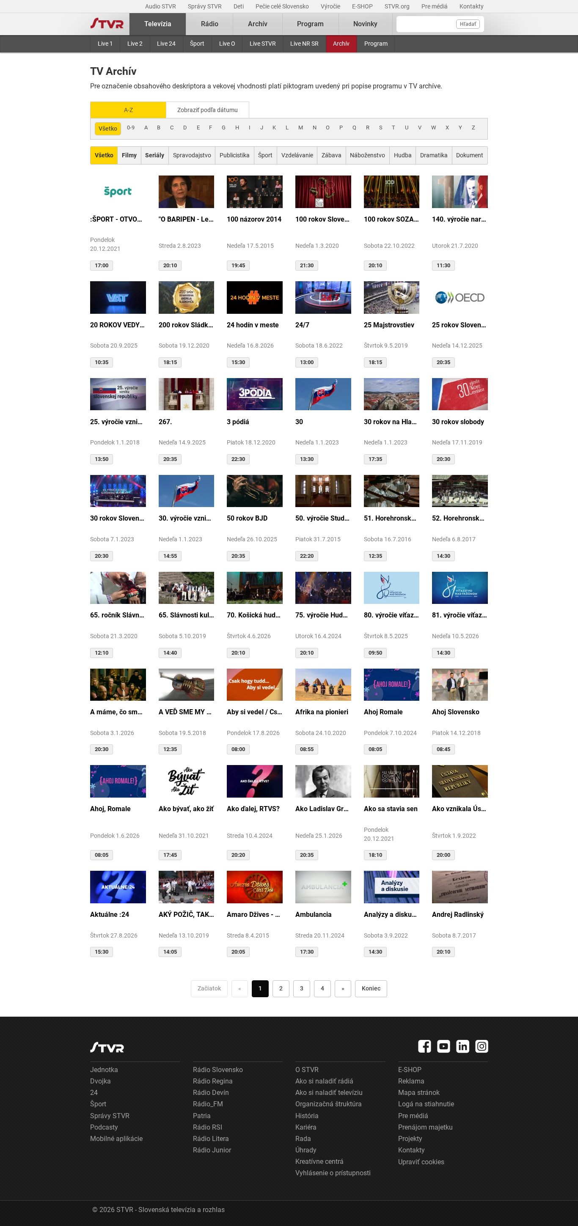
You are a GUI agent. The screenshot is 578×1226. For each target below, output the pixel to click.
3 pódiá (238, 422)
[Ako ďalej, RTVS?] (255, 780)
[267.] (187, 393)
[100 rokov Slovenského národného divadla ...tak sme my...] (323, 191)
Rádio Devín (211, 1093)
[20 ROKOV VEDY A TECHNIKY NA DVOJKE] (118, 297)
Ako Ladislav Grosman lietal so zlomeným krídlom (323, 809)
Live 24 (166, 43)
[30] (323, 393)
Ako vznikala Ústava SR (460, 809)
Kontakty (472, 6)
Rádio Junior (212, 1150)
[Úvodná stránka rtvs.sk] (107, 24)
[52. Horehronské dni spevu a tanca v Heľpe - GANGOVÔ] (460, 490)
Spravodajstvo (192, 155)
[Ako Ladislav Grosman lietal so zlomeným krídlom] (323, 780)
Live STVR (263, 43)
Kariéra (306, 1127)
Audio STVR (161, 6)
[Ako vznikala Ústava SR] (460, 780)
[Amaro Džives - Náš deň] (255, 886)
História (307, 1116)
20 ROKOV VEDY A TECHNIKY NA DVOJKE (118, 325)
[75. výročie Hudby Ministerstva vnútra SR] (323, 587)
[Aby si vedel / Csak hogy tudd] (255, 684)
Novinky (365, 24)
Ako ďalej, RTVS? (253, 809)
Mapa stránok (419, 1093)
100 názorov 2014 (254, 219)
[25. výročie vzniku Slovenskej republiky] (118, 393)
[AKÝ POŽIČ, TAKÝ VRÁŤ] (187, 886)
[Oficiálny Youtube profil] (443, 1046)
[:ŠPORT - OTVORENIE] (118, 191)
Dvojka (100, 1081)
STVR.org (398, 6)
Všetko (108, 128)
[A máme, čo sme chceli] (118, 684)
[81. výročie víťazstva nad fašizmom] (460, 587)
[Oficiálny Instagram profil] (481, 1046)
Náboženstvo (367, 155)
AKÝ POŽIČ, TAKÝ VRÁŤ (187, 915)
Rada (303, 1139)
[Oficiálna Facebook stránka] (424, 1046)
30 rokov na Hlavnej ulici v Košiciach (392, 422)
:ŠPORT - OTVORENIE (118, 219)
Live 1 (105, 43)
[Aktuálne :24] (118, 886)
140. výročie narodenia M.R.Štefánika (460, 219)
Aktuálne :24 (109, 915)
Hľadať (468, 24)
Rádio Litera (211, 1139)
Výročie (331, 6)
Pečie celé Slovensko (283, 6)
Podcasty (104, 1127)
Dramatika (434, 155)
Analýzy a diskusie (392, 915)
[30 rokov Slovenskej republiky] (118, 490)
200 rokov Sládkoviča (187, 325)
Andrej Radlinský (458, 915)
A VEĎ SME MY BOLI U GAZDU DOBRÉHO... (187, 712)
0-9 (131, 127)
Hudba (403, 155)
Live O (227, 43)
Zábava (331, 155)
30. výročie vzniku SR (187, 518)
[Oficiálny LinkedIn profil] (462, 1046)
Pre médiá (435, 6)
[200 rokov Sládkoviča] (187, 297)
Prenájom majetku (425, 1127)
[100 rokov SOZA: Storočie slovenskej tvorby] (392, 191)
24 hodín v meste (253, 325)
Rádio (209, 24)
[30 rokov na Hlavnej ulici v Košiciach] (392, 393)
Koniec (371, 988)
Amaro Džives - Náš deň (255, 915)
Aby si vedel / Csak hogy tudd (255, 712)
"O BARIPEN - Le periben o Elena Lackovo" (187, 219)
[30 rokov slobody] (460, 393)
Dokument (469, 155)
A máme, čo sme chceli (118, 712)
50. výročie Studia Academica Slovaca (323, 518)
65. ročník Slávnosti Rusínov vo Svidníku (118, 615)
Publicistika (235, 155)
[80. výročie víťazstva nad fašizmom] (392, 587)
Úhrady (306, 1150)
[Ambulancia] (323, 886)
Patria (202, 1116)
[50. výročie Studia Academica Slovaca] (323, 490)
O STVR (307, 1070)
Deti (239, 6)
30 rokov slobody (458, 422)
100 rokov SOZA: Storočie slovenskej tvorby (392, 219)
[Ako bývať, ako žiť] (187, 780)
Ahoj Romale (383, 712)
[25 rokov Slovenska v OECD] (460, 297)
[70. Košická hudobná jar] (255, 587)
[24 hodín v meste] (255, 297)
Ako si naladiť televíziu (329, 1093)
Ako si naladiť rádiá (324, 1081)
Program (376, 43)
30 (299, 422)
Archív (341, 43)
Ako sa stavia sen (391, 809)
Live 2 (135, 43)
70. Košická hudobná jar (255, 615)
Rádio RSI (207, 1127)
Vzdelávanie (297, 155)
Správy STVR (205, 6)
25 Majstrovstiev (389, 325)
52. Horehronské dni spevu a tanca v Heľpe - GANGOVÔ (460, 518)
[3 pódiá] (255, 393)
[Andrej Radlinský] (460, 886)
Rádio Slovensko (218, 1070)
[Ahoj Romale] (392, 684)
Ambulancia (313, 915)
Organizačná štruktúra (328, 1104)
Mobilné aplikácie (116, 1139)
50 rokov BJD (247, 518)
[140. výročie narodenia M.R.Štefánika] (460, 191)
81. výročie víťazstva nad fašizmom (460, 615)
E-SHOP (363, 6)
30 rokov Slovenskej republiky (118, 518)
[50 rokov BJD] (255, 490)
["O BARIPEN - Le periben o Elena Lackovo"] (187, 191)
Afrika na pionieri (321, 712)
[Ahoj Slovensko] (460, 684)
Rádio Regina (213, 1081)
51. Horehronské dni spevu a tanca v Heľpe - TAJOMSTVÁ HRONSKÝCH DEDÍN (392, 518)
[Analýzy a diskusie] (392, 886)
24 (94, 1093)
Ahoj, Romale (110, 809)
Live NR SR (304, 43)
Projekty (410, 1139)
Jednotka (104, 1070)
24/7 (302, 325)
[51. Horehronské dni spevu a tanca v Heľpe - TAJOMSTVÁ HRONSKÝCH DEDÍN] (392, 490)
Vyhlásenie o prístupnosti (333, 1173)
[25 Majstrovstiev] (392, 297)
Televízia (157, 24)
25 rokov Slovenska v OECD (460, 325)
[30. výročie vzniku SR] (187, 490)
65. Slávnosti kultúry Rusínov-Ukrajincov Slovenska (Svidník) (187, 615)
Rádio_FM (208, 1104)
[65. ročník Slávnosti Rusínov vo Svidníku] (118, 587)
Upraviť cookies (421, 1162)
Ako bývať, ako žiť (186, 809)
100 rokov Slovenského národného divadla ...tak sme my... (323, 219)
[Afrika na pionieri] (323, 684)
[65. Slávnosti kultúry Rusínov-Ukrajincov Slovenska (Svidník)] (187, 587)
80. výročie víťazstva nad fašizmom (392, 615)
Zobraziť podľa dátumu (207, 110)
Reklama (411, 1081)
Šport (197, 43)
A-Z (128, 110)
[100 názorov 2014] (255, 191)
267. (165, 422)
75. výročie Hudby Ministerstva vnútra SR (323, 615)
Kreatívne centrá (319, 1161)
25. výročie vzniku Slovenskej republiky (118, 422)
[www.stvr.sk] (107, 1047)
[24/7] (323, 297)
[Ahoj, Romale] (118, 780)
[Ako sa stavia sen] (392, 780)
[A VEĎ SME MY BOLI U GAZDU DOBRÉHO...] (187, 684)
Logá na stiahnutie (426, 1104)
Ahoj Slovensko (455, 712)
